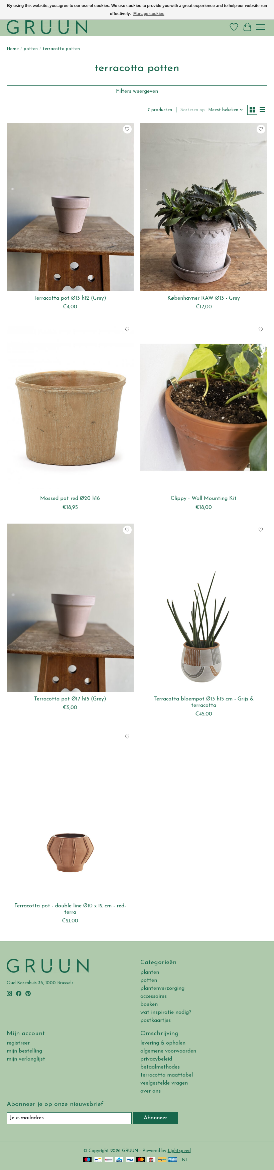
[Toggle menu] (260, 27)
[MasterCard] (140, 1160)
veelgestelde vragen (164, 1083)
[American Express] (172, 1160)
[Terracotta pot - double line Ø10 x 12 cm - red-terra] (70, 814)
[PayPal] (162, 1160)
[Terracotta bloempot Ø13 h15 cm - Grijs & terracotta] (203, 608)
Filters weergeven (137, 91)
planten (149, 972)
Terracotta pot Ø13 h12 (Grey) (70, 298)
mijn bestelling (24, 1051)
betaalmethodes (160, 1067)
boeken (149, 1004)
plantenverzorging (162, 988)
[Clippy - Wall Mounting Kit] (203, 407)
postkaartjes (155, 1020)
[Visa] (130, 1160)
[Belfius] (109, 1160)
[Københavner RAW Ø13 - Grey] (203, 207)
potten (31, 49)
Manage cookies (148, 13)
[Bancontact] (98, 1160)
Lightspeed (179, 1151)
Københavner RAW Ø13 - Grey (203, 298)
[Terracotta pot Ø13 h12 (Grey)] (70, 207)
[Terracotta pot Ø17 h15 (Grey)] (70, 608)
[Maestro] (87, 1160)
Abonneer (155, 1118)
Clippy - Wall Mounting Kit (204, 498)
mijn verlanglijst (26, 1059)
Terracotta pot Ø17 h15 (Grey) (70, 699)
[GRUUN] (47, 27)
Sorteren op (192, 110)
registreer (18, 1043)
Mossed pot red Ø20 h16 (70, 498)
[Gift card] (151, 1160)
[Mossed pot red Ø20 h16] (70, 407)
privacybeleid (156, 1059)
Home (13, 49)
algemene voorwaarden (168, 1051)
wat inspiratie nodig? (165, 1012)
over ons (150, 1091)
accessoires (153, 996)
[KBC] (119, 1160)
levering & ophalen (162, 1043)
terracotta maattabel (166, 1075)
